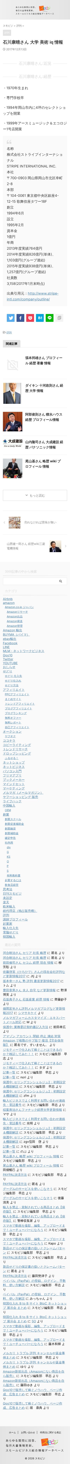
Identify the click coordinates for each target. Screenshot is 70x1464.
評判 (9, 332)
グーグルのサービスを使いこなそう (28, 1189)
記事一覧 (9, 1072)
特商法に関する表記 (50, 1432)
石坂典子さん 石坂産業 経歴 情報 (26, 999)
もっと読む (37, 495)
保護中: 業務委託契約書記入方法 (25, 1027)
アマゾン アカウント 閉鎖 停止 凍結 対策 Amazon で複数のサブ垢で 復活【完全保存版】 (33, 1040)
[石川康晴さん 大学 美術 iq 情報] (40, 318)
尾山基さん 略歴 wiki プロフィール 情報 (31, 1156)
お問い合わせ (28, 1432)
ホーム (12, 1432)
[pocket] (30, 318)
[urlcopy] (59, 318)
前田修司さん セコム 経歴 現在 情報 (28, 963)
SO (34, 1321)
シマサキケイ (27, 1013)
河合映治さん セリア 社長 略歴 (24, 953)
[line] (49, 318)
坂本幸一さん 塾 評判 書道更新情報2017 (31, 981)
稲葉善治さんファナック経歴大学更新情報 (32, 1110)
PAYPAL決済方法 (15, 1175)
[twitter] (11, 318)
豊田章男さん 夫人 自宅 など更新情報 (29, 990)
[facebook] (20, 318)
